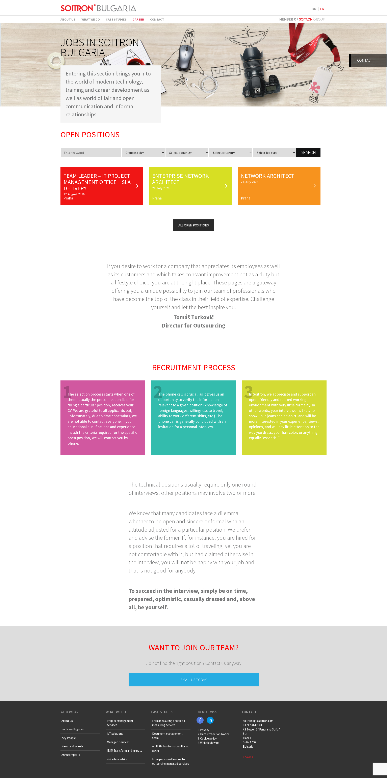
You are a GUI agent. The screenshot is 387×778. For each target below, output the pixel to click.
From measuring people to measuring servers (168, 723)
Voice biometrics (117, 759)
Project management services (120, 723)
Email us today (193, 679)
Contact (157, 19)
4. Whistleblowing (209, 743)
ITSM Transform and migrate (124, 751)
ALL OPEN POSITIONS (193, 225)
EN (322, 9)
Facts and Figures (72, 729)
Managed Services (118, 742)
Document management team (167, 736)
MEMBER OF (289, 19)
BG (314, 9)
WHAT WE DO (90, 19)
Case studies (116, 19)
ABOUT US (67, 19)
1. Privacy (203, 730)
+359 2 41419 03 (252, 725)
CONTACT (365, 60)
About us (67, 721)
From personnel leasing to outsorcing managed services (170, 761)
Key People (68, 738)
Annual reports (70, 755)
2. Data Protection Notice (214, 734)
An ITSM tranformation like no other (170, 749)
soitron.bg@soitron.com (258, 721)
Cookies (248, 757)
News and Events (72, 746)
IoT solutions (115, 734)
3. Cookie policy (207, 738)
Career (138, 19)
